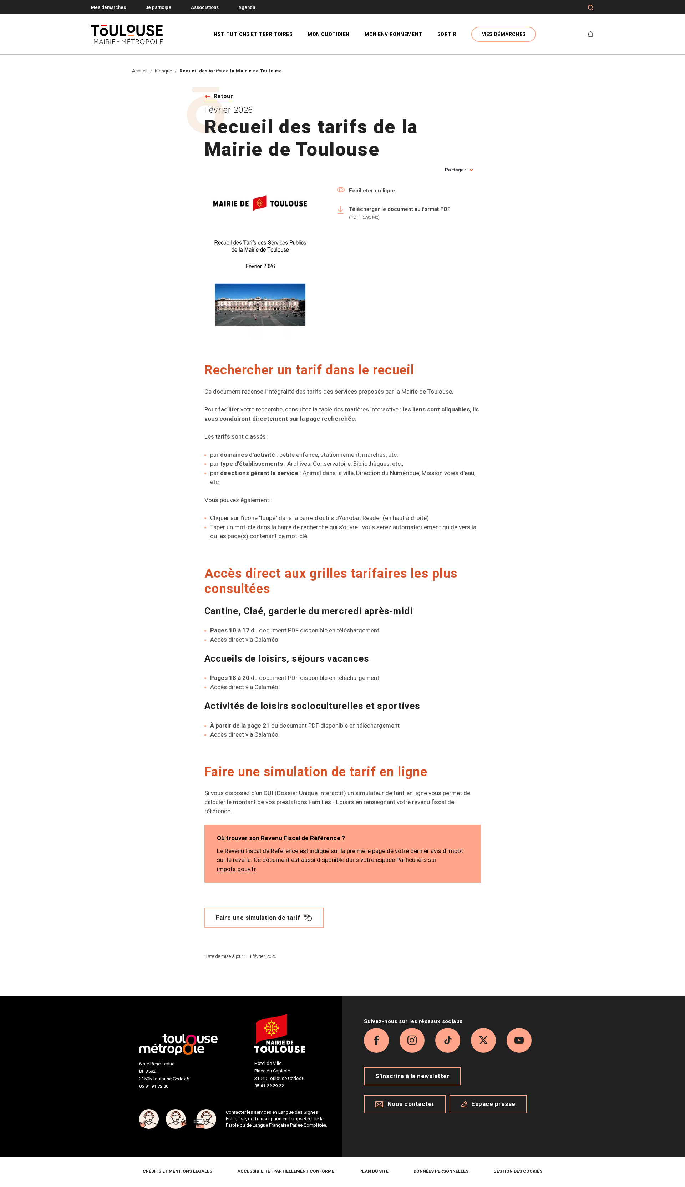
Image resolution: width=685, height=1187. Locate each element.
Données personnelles (440, 1171)
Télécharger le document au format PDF (400, 213)
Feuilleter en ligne (372, 190)
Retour (223, 96)
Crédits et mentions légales (177, 1171)
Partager (455, 169)
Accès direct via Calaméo (244, 639)
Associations (205, 7)
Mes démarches (108, 7)
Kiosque (163, 71)
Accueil (139, 71)
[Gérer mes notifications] (590, 34)
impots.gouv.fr (236, 869)
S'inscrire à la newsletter (412, 1076)
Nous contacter (411, 1103)
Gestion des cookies (517, 1171)
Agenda (246, 7)
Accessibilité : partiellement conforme (285, 1171)
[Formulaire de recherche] (590, 7)
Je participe (158, 7)
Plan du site (374, 1171)
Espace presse (493, 1103)
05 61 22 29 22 (269, 1085)
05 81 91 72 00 (153, 1086)
